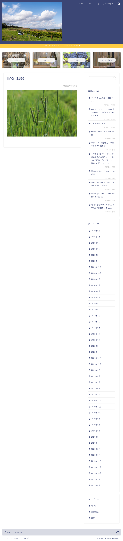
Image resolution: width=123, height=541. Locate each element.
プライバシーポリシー (13, 538)
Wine (89, 4)
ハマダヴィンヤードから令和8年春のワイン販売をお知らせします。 (103, 112)
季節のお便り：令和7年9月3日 (102, 133)
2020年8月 (95, 425)
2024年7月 (95, 285)
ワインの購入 (108, 4)
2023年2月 (95, 322)
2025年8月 (95, 249)
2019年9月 (95, 479)
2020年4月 (95, 443)
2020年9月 (95, 419)
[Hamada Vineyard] (32, 40)
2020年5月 (95, 437)
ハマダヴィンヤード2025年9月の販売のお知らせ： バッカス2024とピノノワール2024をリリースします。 (103, 158)
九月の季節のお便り (100, 123)
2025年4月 (95, 261)
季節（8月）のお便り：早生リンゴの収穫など (102, 144)
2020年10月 (96, 413)
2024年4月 (95, 303)
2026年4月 (95, 237)
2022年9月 (95, 328)
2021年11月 (96, 364)
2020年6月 (95, 431)
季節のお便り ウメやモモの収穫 (103, 172)
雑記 (93, 518)
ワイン (94, 506)
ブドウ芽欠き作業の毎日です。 (102, 99)
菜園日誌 (95, 512)
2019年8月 (95, 485)
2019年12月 (96, 461)
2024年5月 (95, 297)
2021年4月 (95, 388)
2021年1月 (95, 394)
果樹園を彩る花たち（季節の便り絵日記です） (103, 195)
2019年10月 (96, 473)
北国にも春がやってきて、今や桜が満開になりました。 (103, 206)
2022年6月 (95, 340)
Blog (97, 4)
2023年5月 (95, 309)
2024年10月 (96, 273)
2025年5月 (95, 255)
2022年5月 (95, 346)
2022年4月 (95, 352)
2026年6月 (95, 231)
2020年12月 (96, 400)
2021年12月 (96, 358)
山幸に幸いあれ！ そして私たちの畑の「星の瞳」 (103, 184)
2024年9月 (95, 279)
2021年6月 (95, 376)
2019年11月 (96, 467)
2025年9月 (95, 243)
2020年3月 (95, 449)
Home (80, 4)
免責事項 (26, 538)
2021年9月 (95, 370)
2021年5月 (95, 382)
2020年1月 (95, 455)
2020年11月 (96, 407)
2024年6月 (95, 291)
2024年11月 (96, 267)
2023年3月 (95, 316)
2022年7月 (95, 334)
